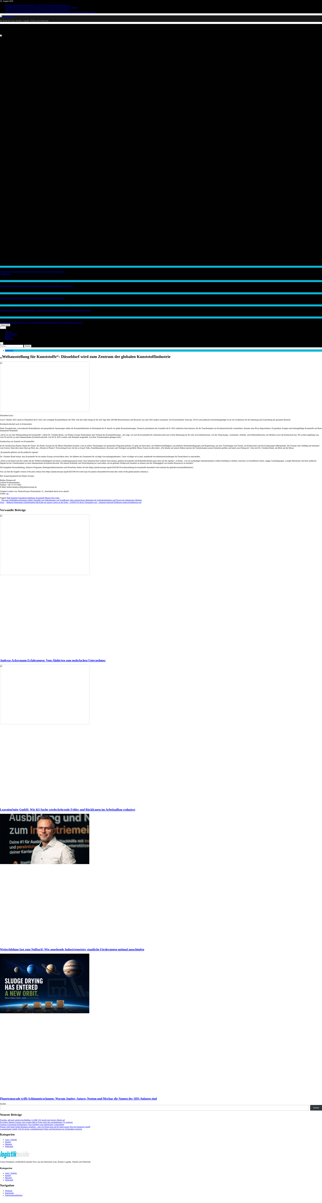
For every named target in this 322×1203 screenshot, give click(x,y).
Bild (8, 498)
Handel (2, 267)
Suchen (3, 1104)
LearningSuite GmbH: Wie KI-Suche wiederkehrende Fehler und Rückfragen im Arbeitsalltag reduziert (41, 322)
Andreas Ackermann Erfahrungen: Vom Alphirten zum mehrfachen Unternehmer (37, 10)
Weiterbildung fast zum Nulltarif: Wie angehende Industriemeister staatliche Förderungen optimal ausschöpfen (72, 949)
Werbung (8, 1191)
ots (7, 494)
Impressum (9, 1193)
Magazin (8, 1144)
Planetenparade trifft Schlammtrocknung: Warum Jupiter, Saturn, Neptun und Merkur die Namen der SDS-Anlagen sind (78, 1098)
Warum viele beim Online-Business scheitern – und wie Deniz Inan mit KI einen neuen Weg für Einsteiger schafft (50, 12)
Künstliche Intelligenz (27, 498)
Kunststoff (40, 498)
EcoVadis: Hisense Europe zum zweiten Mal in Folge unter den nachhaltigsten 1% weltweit (41, 8)
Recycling (55, 498)
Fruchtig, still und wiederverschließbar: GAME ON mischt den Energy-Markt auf (37, 5)
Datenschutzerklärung (13, 1195)
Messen (48, 498)
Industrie (14, 498)
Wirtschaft (4, 293)
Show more (5, 325)
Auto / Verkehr (11, 334)
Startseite (8, 332)
